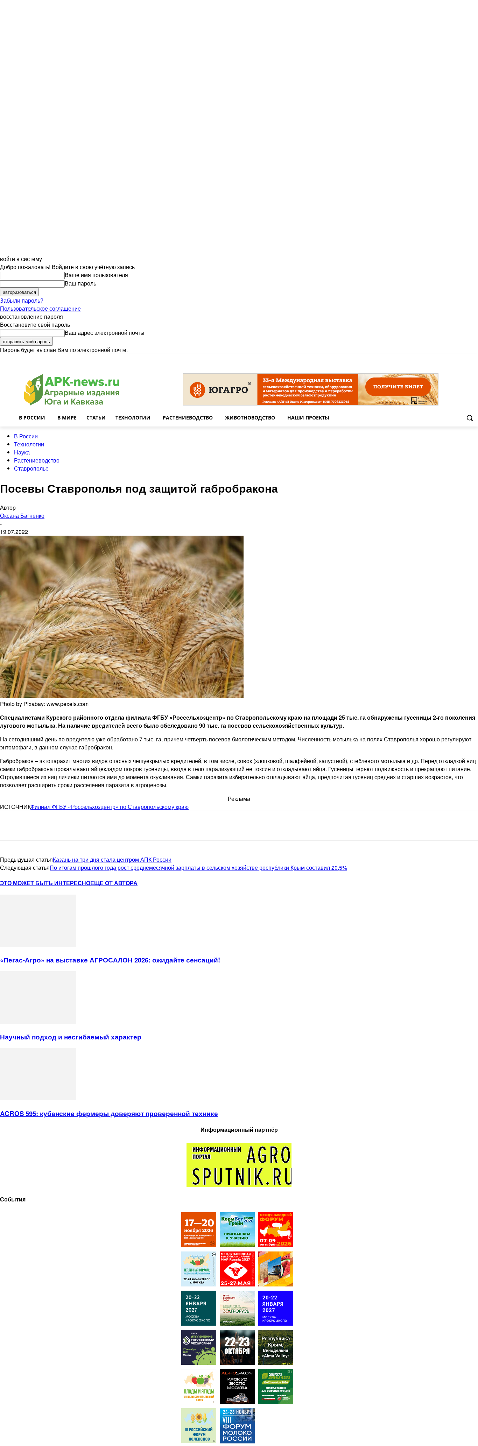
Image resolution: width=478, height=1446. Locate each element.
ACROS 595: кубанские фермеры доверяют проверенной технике (109, 1113)
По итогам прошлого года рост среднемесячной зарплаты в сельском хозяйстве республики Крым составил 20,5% (198, 867)
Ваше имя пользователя (96, 275)
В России (26, 436)
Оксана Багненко (22, 516)
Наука (22, 452)
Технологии (29, 444)
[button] (469, 417)
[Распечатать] (111, 826)
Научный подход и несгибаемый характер (70, 1037)
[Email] (60, 826)
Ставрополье (31, 468)
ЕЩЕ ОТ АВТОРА (114, 883)
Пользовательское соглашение (40, 308)
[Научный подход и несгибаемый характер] (38, 1021)
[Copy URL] (86, 826)
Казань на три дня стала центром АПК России (112, 859)
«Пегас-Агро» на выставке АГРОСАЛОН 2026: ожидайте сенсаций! (110, 960)
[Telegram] (11, 826)
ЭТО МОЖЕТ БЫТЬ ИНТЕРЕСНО (45, 883)
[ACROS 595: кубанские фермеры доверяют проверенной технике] (38, 1098)
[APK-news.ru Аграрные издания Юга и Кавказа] (71, 390)
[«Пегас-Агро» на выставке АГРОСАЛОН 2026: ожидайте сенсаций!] (38, 945)
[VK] (36, 826)
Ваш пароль (80, 283)
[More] (137, 825)
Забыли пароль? (21, 300)
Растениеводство (36, 460)
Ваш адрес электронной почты (105, 333)
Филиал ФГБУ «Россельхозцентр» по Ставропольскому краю (109, 807)
